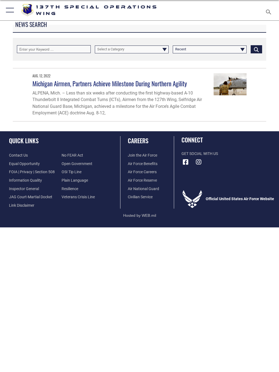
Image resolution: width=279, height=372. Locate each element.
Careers (138, 140)
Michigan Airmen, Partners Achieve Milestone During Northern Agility (109, 83)
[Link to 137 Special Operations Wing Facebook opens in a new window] (185, 162)
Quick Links (24, 140)
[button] (9, 10)
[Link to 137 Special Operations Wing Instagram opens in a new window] (199, 162)
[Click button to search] (256, 49)
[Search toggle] (269, 10)
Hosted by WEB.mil (139, 215)
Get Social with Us (199, 153)
